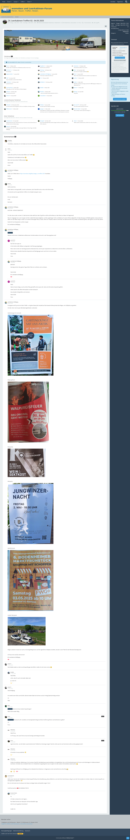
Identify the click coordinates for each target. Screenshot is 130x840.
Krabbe (41, 87)
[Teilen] (106, 26)
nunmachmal (9, 87)
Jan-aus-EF (76, 104)
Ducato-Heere (77, 109)
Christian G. (9, 70)
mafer (75, 82)
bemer (75, 87)
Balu (75, 70)
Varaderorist (9, 121)
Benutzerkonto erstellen (119, 99)
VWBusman (9, 109)
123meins (8, 82)
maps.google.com (123, 48)
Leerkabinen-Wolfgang (45, 74)
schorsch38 (23, 824)
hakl (7, 78)
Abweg (75, 91)
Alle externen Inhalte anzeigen (120, 60)
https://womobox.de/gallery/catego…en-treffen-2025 (32, 173)
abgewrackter (9, 74)
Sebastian (76, 66)
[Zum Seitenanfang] (127, 838)
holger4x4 (3, 824)
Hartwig (42, 70)
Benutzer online (5, 819)
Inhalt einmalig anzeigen (119, 57)
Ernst (75, 74)
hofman (8, 91)
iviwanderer (43, 95)
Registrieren (120, 1)
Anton (75, 121)
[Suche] (126, 1)
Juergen (42, 109)
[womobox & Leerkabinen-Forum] (65, 9)
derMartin (42, 82)
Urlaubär (8, 104)
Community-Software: (65, 838)
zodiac (75, 78)
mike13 (8, 95)
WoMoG (42, 91)
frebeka (42, 104)
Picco (80, 22)
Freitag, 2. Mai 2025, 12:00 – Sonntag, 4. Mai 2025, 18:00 (23, 22)
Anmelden (113, 1)
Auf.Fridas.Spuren (15, 824)
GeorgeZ (42, 121)
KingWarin (42, 66)
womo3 (8, 126)
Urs (41, 78)
